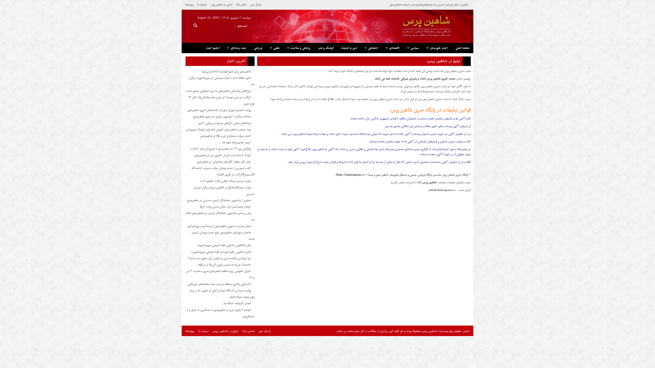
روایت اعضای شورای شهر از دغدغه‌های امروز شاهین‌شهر (219, 110)
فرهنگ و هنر (326, 48)
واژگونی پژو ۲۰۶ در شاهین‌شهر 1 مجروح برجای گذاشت (220, 148)
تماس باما (241, 4)
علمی (275, 48)
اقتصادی (393, 48)
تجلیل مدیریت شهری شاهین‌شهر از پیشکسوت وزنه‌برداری (219, 226)
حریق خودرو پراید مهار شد (236, 142)
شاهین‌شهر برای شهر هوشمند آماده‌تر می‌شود (226, 71)
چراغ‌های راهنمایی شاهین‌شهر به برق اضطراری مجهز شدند (218, 91)
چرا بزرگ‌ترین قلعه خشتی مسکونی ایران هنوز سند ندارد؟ (219, 258)
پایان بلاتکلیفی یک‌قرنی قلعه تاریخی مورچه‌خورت (224, 245)
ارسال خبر (255, 4)
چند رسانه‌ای (238, 48)
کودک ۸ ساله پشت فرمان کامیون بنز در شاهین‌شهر (222, 155)
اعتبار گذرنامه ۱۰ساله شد (237, 303)
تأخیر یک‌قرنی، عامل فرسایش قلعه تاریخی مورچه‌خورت (221, 252)
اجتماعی (372, 48)
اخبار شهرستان (438, 48)
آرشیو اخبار (213, 48)
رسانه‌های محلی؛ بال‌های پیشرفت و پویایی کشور (224, 123)
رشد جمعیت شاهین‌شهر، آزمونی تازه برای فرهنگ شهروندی (218, 129)
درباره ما (202, 4)
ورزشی (258, 48)
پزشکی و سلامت (300, 48)
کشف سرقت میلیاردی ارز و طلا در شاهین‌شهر (225, 136)
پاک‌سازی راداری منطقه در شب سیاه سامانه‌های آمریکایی (219, 284)
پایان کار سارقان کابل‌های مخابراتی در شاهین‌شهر (223, 161)
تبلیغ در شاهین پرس (221, 4)
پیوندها (189, 4)
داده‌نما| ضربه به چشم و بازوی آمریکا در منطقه (224, 264)
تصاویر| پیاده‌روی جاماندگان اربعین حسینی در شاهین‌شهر (219, 200)
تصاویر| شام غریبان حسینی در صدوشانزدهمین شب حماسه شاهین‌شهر (428, 4)
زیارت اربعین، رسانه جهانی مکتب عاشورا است (225, 180)
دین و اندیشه (349, 48)
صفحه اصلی (462, 48)
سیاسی (414, 48)
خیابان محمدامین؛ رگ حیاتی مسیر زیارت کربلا (225, 206)
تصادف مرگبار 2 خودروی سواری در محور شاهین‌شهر (221, 116)
